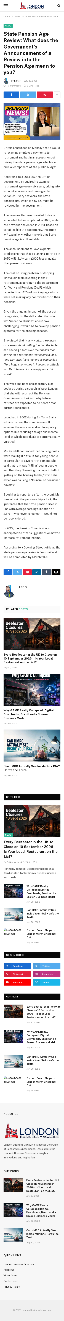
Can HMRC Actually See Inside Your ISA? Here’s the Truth (42, 914)
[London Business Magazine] (32, 6)
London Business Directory (19, 1264)
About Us (9, 1269)
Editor (17, 81)
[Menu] (6, 6)
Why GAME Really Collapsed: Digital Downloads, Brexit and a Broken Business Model (29, 714)
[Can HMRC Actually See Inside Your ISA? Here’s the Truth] (32, 746)
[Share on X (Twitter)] (28, 95)
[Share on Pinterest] (45, 95)
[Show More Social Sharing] (57, 95)
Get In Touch (11, 1281)
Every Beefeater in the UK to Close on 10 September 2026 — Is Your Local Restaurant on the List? (30, 658)
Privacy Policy (12, 1286)
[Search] (58, 6)
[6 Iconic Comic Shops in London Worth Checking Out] (13, 935)
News (8, 26)
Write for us (10, 1275)
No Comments (14, 86)
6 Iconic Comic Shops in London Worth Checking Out (41, 934)
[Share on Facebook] (11, 95)
